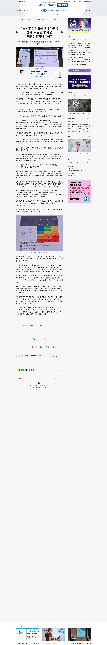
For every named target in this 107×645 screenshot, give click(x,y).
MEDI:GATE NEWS (53, 4)
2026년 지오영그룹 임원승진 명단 (75, 166)
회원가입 (70, 1)
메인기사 (19, 10)
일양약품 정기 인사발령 (73, 175)
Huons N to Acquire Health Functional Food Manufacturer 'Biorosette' (79, 131)
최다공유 (85, 39)
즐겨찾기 (81, 1)
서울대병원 (70, 168)
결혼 (77, 162)
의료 (37, 10)
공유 (61, 19)
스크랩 (35, 347)
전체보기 (88, 92)
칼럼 (74, 96)
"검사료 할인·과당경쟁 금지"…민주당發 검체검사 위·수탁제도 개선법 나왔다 (81, 59)
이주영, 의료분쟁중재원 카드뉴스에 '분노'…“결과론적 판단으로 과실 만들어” (81, 45)
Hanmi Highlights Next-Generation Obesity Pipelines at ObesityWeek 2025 (79, 126)
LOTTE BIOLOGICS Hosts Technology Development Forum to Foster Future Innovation (79, 124)
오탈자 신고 (26, 347)
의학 (45, 10)
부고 (88, 162)
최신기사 (25, 10)
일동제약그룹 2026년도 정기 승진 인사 (76, 171)
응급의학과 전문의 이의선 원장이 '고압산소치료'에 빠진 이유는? (81, 50)
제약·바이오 (51, 10)
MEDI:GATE (87, 1)
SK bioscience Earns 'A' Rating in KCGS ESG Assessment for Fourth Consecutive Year (79, 129)
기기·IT (57, 10)
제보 (55, 19)
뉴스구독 (75, 1)
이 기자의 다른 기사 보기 (56, 357)
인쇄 (42, 347)
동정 (83, 162)
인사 (71, 162)
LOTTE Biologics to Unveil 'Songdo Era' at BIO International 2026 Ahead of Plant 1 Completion (79, 122)
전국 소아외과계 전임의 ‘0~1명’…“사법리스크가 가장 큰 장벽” (81, 48)
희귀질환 (59, 14)
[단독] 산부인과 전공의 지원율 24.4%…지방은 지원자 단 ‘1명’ (81, 62)
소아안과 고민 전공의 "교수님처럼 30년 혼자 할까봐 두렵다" (81, 64)
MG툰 (85, 96)
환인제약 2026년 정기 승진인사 (74, 173)
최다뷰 (74, 39)
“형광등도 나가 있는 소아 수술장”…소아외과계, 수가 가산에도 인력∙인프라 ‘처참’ (81, 55)
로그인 (65, 1)
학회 (52, 14)
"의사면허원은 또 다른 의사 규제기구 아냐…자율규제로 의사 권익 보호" (81, 52)
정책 (41, 10)
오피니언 (63, 10)
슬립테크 (69, 10)
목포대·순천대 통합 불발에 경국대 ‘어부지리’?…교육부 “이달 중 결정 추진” (81, 43)
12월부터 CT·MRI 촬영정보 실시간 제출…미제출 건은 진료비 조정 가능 (81, 57)
